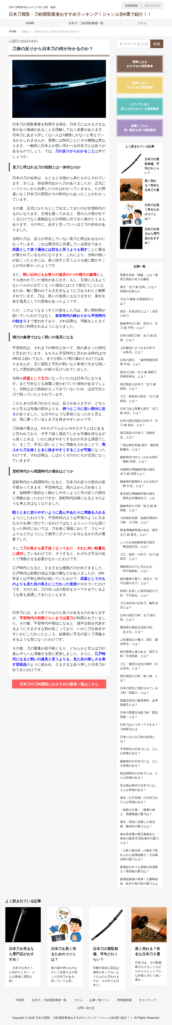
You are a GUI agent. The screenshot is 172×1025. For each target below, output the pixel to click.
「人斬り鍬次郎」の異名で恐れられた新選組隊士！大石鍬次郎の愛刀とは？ (139, 854)
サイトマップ (152, 5)
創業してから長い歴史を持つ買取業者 (140, 128)
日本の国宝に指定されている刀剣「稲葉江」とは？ (139, 690)
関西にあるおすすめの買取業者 (140, 85)
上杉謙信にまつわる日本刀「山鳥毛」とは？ (137, 349)
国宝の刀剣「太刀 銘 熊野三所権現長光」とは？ (138, 374)
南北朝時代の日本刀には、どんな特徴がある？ (139, 775)
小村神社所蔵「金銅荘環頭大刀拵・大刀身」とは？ (139, 520)
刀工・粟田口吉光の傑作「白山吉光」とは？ (139, 666)
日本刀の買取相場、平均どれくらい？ (105, 954)
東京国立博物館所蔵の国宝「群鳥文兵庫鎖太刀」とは (137, 495)
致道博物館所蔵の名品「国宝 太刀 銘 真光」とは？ (139, 532)
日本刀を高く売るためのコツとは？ (63, 954)
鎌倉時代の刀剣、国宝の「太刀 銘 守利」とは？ (139, 325)
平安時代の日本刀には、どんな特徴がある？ (139, 751)
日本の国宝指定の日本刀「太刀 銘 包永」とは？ (139, 422)
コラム (142, 23)
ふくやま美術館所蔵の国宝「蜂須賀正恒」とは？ (137, 544)
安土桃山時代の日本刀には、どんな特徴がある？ (139, 787)
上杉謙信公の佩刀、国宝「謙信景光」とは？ (139, 641)
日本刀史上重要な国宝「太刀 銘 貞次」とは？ (139, 410)
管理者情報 (131, 5)
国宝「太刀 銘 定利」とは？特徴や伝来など (138, 289)
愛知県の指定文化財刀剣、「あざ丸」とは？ (137, 629)
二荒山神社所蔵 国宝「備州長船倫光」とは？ (139, 447)
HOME (30, 23)
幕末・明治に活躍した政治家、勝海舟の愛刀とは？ (137, 824)
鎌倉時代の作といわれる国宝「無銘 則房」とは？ (139, 459)
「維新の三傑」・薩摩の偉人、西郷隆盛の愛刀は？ (137, 811)
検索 (156, 43)
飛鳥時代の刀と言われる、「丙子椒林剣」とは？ (137, 568)
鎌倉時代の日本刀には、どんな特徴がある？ (139, 763)
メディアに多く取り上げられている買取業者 (140, 106)
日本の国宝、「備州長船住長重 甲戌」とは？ (139, 362)
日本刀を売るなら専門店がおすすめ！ (21, 954)
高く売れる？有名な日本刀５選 (152, 185)
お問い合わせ (86, 1008)
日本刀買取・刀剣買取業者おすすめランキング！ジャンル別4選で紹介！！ (80, 14)
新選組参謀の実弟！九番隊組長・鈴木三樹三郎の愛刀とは (139, 881)
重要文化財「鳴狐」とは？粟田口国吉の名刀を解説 (139, 277)
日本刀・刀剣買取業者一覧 (86, 23)
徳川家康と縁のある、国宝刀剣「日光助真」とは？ (139, 653)
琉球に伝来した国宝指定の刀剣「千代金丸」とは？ (139, 593)
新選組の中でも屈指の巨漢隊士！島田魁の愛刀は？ (139, 869)
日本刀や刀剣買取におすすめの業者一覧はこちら (59, 683)
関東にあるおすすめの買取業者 (140, 64)
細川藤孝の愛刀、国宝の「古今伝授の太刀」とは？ (139, 580)
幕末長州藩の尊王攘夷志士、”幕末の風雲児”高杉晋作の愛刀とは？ (139, 838)
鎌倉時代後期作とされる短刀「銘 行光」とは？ (139, 483)
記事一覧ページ (100, 1000)
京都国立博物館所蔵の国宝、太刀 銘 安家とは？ (139, 471)
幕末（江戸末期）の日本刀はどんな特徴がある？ (139, 799)
